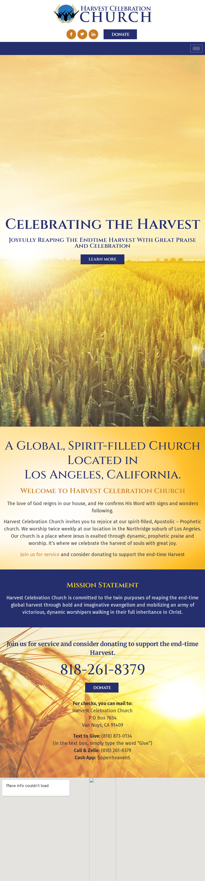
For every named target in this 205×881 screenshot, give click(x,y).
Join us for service (40, 554)
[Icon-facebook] (71, 34)
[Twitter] (82, 34)
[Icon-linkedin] (93, 34)
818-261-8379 (102, 670)
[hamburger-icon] (196, 48)
